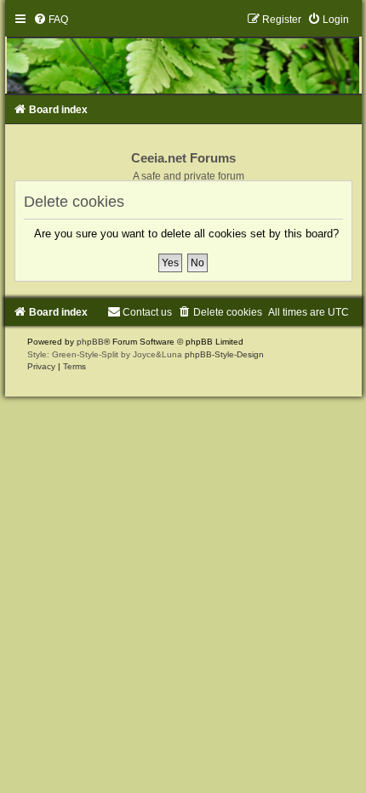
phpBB (90, 341)
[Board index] (183, 53)
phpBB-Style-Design (224, 354)
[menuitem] (50, 20)
